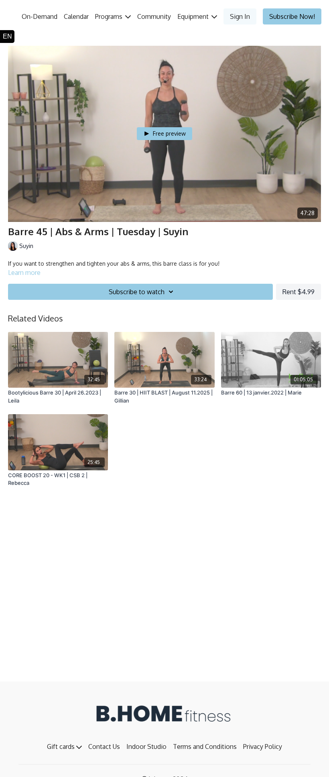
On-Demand (39, 16)
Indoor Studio (146, 746)
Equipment (193, 16)
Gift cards (61, 746)
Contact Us (104, 746)
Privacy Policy (262, 746)
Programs (109, 16)
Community (154, 16)
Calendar (76, 16)
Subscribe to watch (136, 292)
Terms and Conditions (205, 746)
